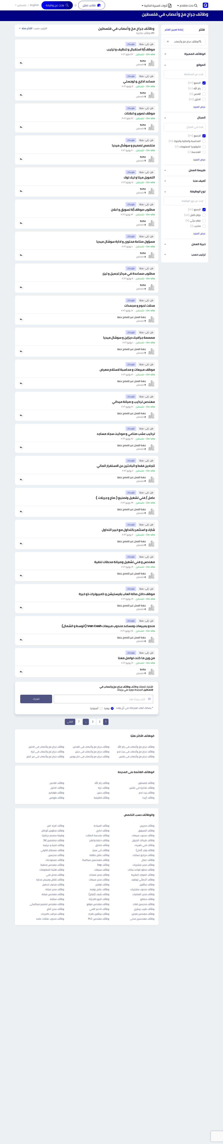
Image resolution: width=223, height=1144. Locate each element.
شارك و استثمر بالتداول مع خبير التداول (128, 530)
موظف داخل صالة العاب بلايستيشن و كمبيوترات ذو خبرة (117, 594)
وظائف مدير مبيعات (99, 879)
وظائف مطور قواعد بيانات (141, 869)
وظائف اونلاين (102, 884)
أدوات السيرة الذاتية (155, 6)
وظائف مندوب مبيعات (143, 835)
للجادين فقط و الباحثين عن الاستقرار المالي (126, 466)
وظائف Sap (103, 865)
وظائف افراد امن (55, 825)
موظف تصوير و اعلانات (139, 113)
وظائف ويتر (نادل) (145, 850)
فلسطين (21, 5)
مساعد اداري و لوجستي (139, 81)
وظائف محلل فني (55, 874)
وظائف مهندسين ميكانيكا (95, 860)
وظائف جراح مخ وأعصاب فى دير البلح (45, 756)
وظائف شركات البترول (143, 840)
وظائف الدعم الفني (99, 909)
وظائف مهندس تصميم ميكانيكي (47, 904)
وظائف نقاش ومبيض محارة (50, 879)
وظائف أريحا (148, 797)
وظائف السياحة (101, 825)
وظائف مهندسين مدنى (142, 918)
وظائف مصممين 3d (53, 840)
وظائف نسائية (57, 899)
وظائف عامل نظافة (99, 855)
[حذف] (168, 41)
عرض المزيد (199, 107)
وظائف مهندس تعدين (143, 914)
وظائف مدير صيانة (54, 889)
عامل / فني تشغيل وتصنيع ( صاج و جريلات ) (125, 498)
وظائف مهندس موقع (98, 904)
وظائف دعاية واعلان (99, 840)
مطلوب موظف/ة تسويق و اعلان (133, 209)
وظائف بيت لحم (146, 792)
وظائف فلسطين (146, 783)
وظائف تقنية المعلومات (51, 869)
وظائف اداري (102, 830)
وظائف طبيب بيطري (144, 909)
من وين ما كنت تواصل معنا (136, 658)
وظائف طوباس (56, 797)
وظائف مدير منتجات (99, 874)
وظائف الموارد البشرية (142, 874)
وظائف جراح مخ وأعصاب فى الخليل (46, 746)
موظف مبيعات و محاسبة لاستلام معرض (127, 369)
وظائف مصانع (147, 899)
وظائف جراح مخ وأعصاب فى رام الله (136, 746)
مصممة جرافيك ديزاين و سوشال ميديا (129, 337)
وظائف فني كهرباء (144, 845)
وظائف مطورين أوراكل (52, 830)
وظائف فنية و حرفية (53, 845)
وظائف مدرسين (56, 855)
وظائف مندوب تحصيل (53, 884)
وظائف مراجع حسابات (143, 855)
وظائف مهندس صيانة (53, 894)
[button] (187, 6)
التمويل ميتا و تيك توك (139, 177)
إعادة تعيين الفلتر (174, 29)
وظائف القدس (57, 783)
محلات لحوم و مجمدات (139, 305)
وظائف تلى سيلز (100, 850)
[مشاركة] (21, 63)
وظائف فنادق (102, 845)
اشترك (36, 699)
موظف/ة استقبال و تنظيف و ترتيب (131, 49)
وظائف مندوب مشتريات (142, 889)
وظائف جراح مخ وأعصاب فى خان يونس (89, 756)
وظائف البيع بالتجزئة (99, 899)
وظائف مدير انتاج (55, 909)
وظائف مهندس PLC (98, 918)
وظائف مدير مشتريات (143, 865)
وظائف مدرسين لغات (143, 904)
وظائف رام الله (102, 783)
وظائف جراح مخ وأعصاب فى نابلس (136, 756)
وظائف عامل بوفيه (99, 889)
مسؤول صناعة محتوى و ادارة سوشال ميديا (125, 241)
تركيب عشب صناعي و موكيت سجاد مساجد (126, 434)
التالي (70, 721)
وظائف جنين (103, 792)
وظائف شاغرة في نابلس (141, 788)
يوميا (106, 708)
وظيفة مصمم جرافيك (53, 835)
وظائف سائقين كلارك (98, 914)
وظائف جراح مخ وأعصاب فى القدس (91, 746)
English (34, 5)
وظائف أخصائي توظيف (142, 879)
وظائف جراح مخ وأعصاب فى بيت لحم (135, 751)
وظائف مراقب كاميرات (52, 914)
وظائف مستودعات (54, 860)
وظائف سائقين (147, 884)
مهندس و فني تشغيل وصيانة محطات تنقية (124, 562)
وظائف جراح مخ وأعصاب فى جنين (92, 751)
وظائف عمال (147, 860)
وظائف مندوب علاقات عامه (50, 918)
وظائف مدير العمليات (143, 894)
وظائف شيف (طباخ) (99, 894)
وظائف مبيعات (101, 869)
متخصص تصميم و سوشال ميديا (133, 145)
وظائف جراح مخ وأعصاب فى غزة (47, 751)
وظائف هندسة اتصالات (97, 835)
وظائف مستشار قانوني (52, 850)
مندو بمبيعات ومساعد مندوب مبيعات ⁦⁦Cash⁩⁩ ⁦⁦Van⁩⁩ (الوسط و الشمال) (108, 626)
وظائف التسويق (146, 830)
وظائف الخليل (57, 788)
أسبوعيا (94, 708)
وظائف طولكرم (56, 792)
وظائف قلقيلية (101, 797)
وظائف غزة (103, 788)
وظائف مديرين (147, 825)
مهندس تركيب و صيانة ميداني (133, 402)
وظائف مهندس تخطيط (52, 865)
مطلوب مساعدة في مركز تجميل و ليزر (128, 273)
